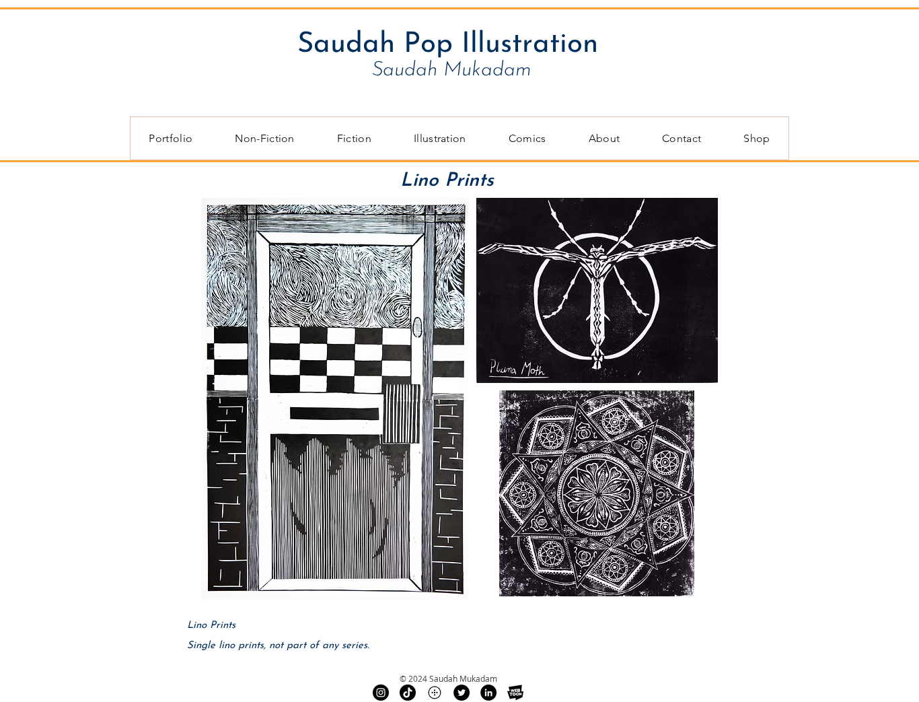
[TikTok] (408, 693)
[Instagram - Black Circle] (381, 693)
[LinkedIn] (488, 693)
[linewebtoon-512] (515, 693)
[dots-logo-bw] (435, 693)
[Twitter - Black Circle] (461, 693)
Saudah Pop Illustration (447, 44)
